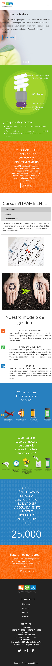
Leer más (9, 37)
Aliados (25, 612)
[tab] (26, 209)
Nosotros (26, 604)
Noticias (25, 616)
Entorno (25, 608)
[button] (48, 4)
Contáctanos (27, 571)
